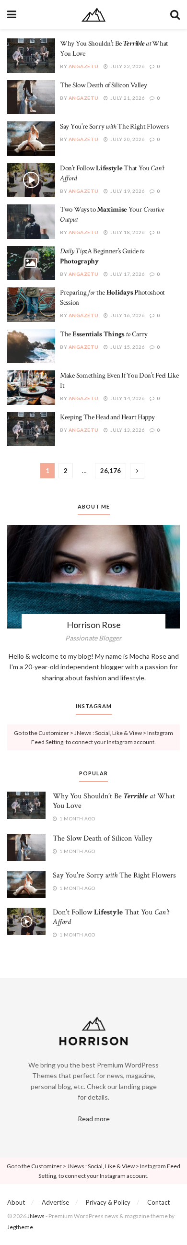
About (16, 1202)
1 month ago (76, 818)
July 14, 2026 (127, 398)
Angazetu (84, 66)
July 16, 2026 (127, 315)
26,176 (110, 470)
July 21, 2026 (127, 98)
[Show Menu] (11, 14)
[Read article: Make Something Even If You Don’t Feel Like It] (31, 387)
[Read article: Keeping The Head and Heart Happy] (31, 429)
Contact (158, 1202)
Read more (94, 1119)
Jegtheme (20, 1227)
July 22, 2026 (127, 66)
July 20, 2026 (127, 139)
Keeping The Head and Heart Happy (107, 417)
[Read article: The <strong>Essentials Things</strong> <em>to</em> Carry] (31, 346)
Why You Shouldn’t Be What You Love (114, 801)
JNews (36, 1216)
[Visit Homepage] (93, 15)
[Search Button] (175, 14)
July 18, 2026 (127, 232)
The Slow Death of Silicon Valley (103, 85)
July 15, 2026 (127, 347)
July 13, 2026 (127, 430)
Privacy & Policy (108, 1202)
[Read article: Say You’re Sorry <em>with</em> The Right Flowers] (31, 138)
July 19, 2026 (127, 191)
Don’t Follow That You (111, 917)
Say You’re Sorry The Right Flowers (114, 126)
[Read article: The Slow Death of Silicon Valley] (31, 97)
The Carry (104, 334)
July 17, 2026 (127, 274)
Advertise (55, 1202)
